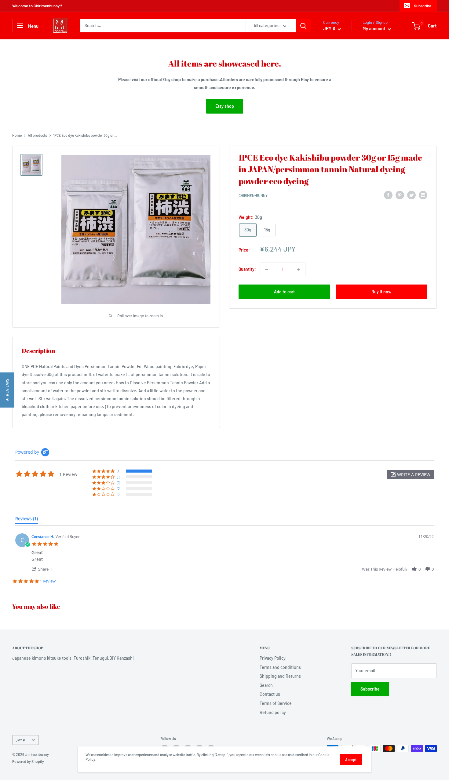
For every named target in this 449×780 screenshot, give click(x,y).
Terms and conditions (280, 667)
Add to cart (284, 292)
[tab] (26, 520)
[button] (410, 474)
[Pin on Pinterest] (400, 194)
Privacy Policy (273, 658)
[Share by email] (423, 194)
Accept (350, 759)
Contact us (270, 694)
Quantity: (247, 269)
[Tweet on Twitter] (411, 194)
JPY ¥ (20, 740)
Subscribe (422, 5)
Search (266, 685)
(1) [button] (118, 471)
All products (37, 135)
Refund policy (273, 712)
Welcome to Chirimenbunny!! (37, 5)
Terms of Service (276, 703)
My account (374, 28)
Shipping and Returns (280, 676)
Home (17, 135)
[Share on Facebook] (388, 194)
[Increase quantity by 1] (298, 269)
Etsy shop (224, 106)
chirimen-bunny (253, 196)
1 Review (48, 581)
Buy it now (381, 292)
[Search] (303, 25)
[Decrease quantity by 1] (266, 269)
